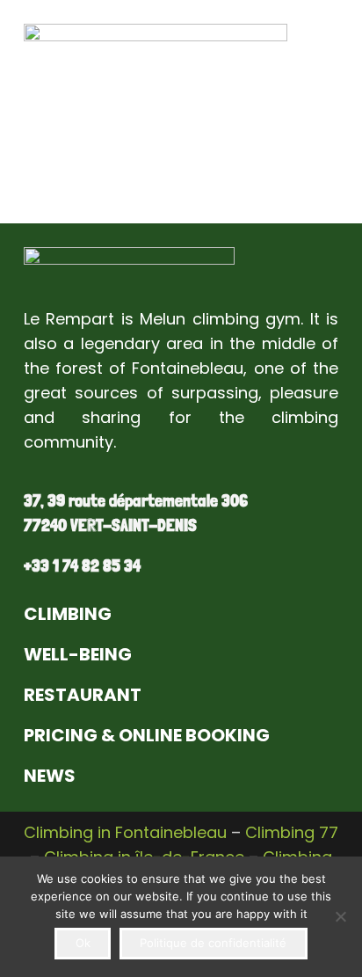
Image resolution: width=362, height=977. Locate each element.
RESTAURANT (82, 694)
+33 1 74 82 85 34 (82, 565)
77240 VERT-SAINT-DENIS (110, 525)
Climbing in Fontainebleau (125, 832)
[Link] (129, 268)
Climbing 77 (291, 832)
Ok (83, 943)
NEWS (50, 775)
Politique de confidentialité (213, 943)
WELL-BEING (78, 654)
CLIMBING (68, 614)
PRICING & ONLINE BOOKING (147, 735)
